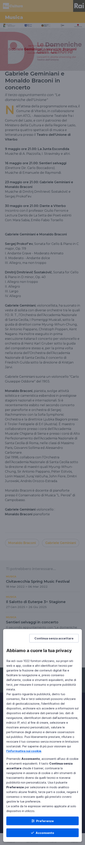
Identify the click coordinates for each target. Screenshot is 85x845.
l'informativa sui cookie (23, 751)
